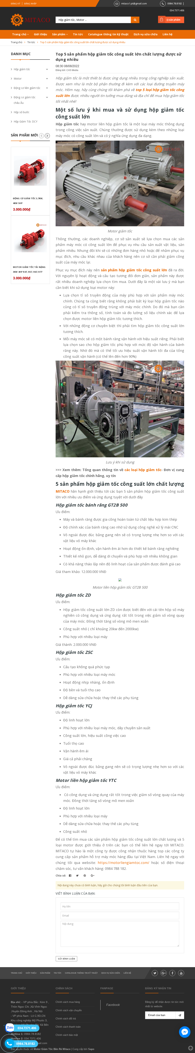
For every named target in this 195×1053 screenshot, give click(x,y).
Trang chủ (19, 34)
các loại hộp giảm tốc (143, 469)
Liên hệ (167, 34)
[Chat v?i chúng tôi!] (184, 1032)
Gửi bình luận (66, 958)
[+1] (92, 875)
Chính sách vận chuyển (69, 1010)
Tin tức (78, 34)
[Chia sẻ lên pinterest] (85, 875)
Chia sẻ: (61, 875)
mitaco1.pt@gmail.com (134, 3)
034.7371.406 (177, 10)
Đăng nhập (30, 3)
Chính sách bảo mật (67, 1035)
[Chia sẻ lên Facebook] (70, 875)
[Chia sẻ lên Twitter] (78, 875)
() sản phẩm (173, 19)
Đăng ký (15, 3)
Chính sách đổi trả (66, 1018)
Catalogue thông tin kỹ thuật (108, 34)
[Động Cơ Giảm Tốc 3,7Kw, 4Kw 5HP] (30, 171)
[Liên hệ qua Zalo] (9, 1028)
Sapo (91, 1049)
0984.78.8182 (174, 3)
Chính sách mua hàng (68, 1002)
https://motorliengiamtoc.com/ (123, 862)
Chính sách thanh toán (68, 1026)
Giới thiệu (40, 34)
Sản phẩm (59, 34)
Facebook (113, 1004)
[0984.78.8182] (7, 1043)
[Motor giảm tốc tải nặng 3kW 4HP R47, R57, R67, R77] (30, 239)
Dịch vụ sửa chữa (145, 34)
